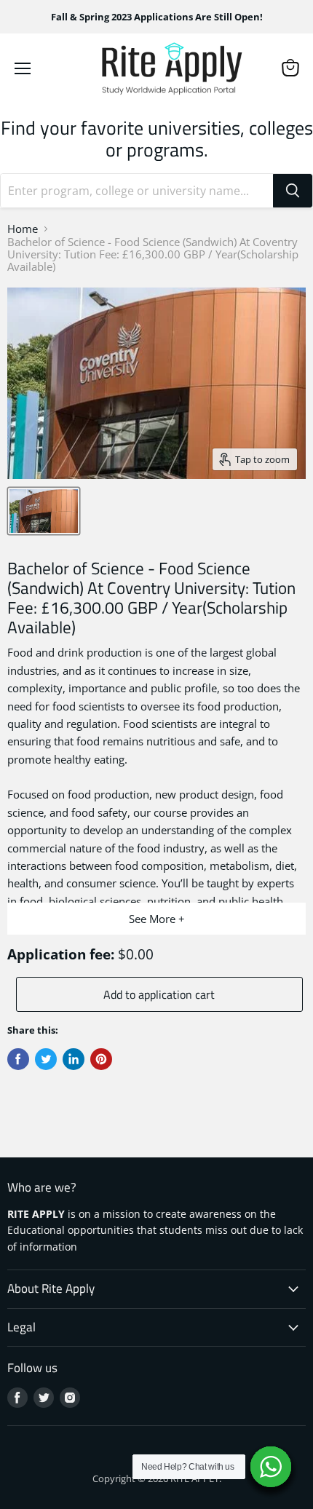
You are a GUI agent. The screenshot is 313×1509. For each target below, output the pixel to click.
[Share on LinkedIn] (73, 1059)
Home (22, 229)
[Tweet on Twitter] (46, 1059)
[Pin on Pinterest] (101, 1059)
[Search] (292, 190)
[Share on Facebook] (18, 1059)
